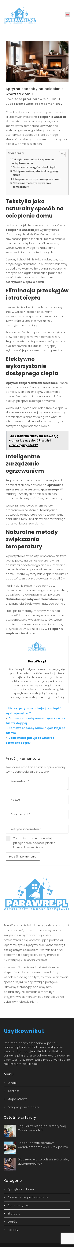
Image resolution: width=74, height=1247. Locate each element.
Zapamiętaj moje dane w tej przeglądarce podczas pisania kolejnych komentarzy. (34, 842)
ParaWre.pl (41, 99)
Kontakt (13, 1091)
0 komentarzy (51, 104)
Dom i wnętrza (27, 104)
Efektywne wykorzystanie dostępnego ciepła (36, 173)
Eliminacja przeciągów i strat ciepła (34, 167)
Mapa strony (17, 1099)
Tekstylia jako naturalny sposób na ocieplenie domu (33, 161)
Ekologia (14, 1213)
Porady (13, 1230)
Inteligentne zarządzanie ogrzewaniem (37, 179)
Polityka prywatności (23, 1107)
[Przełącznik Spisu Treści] (60, 154)
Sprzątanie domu (21, 1189)
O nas (12, 1083)
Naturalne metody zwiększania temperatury (32, 184)
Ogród (12, 1222)
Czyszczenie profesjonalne (28, 1197)
